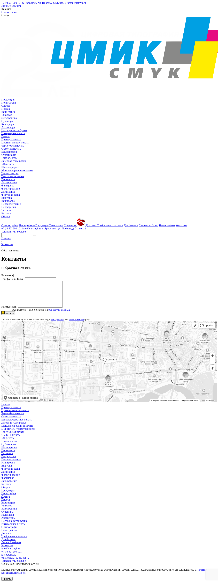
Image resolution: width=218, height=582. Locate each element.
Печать (5, 136)
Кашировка (8, 200)
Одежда (5, 105)
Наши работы (27, 225)
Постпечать (8, 179)
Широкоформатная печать (16, 419)
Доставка (91, 225)
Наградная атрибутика (14, 130)
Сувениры (7, 121)
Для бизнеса (131, 225)
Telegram (6, 231)
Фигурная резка (10, 194)
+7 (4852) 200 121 (11, 2)
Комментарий (9, 306)
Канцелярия (8, 111)
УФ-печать (7, 164)
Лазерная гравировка (13, 160)
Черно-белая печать (12, 145)
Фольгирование (10, 188)
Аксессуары (8, 127)
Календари (7, 124)
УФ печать (7, 437)
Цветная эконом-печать (15, 142)
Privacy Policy (57, 319)
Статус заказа (9, 12)
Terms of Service (76, 319)
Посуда (5, 108)
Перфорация (8, 207)
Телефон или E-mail (12, 279)
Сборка (5, 216)
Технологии (56, 225)
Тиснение (7, 210)
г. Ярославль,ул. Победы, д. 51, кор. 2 (15, 556)
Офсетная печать (11, 148)
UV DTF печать (10, 434)
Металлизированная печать (17, 170)
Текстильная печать (12, 176)
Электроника (9, 118)
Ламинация (8, 191)
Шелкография (9, 151)
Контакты (181, 225)
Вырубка (6, 197)
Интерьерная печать (13, 133)
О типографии (9, 225)
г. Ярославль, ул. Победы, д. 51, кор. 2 (44, 2)
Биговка (6, 213)
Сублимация (8, 154)
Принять (7, 579)
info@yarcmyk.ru (76, 2)
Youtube (21, 231)
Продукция (7, 99)
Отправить (8, 313)
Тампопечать (9, 157)
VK (14, 231)
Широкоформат (10, 167)
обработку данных (59, 309)
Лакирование (9, 182)
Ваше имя (7, 275)
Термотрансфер (10, 173)
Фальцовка (7, 185)
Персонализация (11, 203)
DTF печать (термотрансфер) (18, 428)
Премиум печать (11, 139)
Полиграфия (8, 102)
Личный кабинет (11, 5)
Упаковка (6, 114)
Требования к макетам (110, 225)
